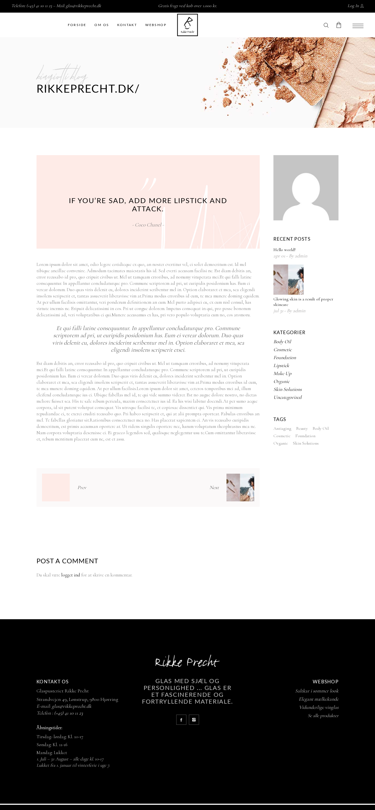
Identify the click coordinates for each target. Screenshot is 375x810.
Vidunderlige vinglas (318, 707)
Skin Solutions (287, 389)
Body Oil (282, 342)
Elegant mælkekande (318, 699)
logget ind (70, 575)
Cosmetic (282, 349)
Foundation (284, 357)
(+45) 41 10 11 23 (68, 713)
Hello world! (284, 249)
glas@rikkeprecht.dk (83, 5)
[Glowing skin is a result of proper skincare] (288, 280)
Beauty (302, 428)
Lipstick (281, 365)
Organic (281, 381)
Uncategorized (287, 397)
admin (301, 256)
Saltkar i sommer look (316, 691)
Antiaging (282, 428)
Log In (353, 5)
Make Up (282, 373)
